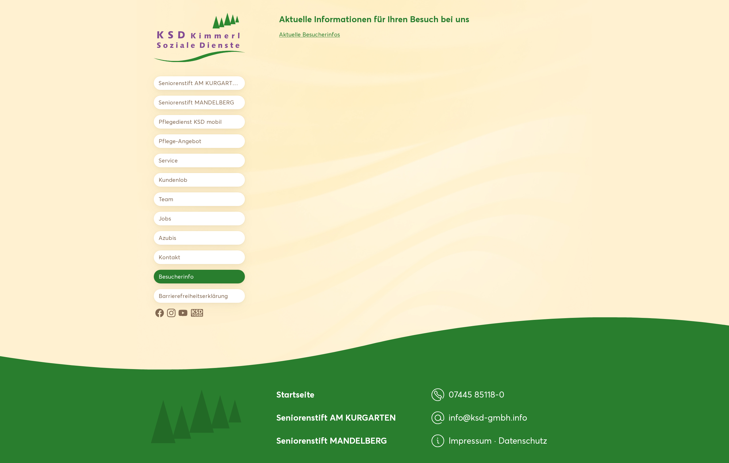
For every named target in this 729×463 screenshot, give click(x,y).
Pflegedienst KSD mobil (190, 121)
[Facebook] (159, 312)
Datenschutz (522, 440)
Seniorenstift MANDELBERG (196, 102)
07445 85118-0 (476, 395)
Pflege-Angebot (180, 141)
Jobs (165, 218)
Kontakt (169, 257)
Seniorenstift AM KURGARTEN (199, 83)
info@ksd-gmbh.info (488, 418)
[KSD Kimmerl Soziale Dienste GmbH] (199, 37)
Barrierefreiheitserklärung (193, 296)
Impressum (471, 440)
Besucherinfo (176, 276)
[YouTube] (183, 312)
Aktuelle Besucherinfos (309, 34)
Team (166, 199)
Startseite (295, 395)
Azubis (167, 237)
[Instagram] (171, 312)
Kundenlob (173, 179)
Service (168, 160)
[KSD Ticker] (197, 312)
